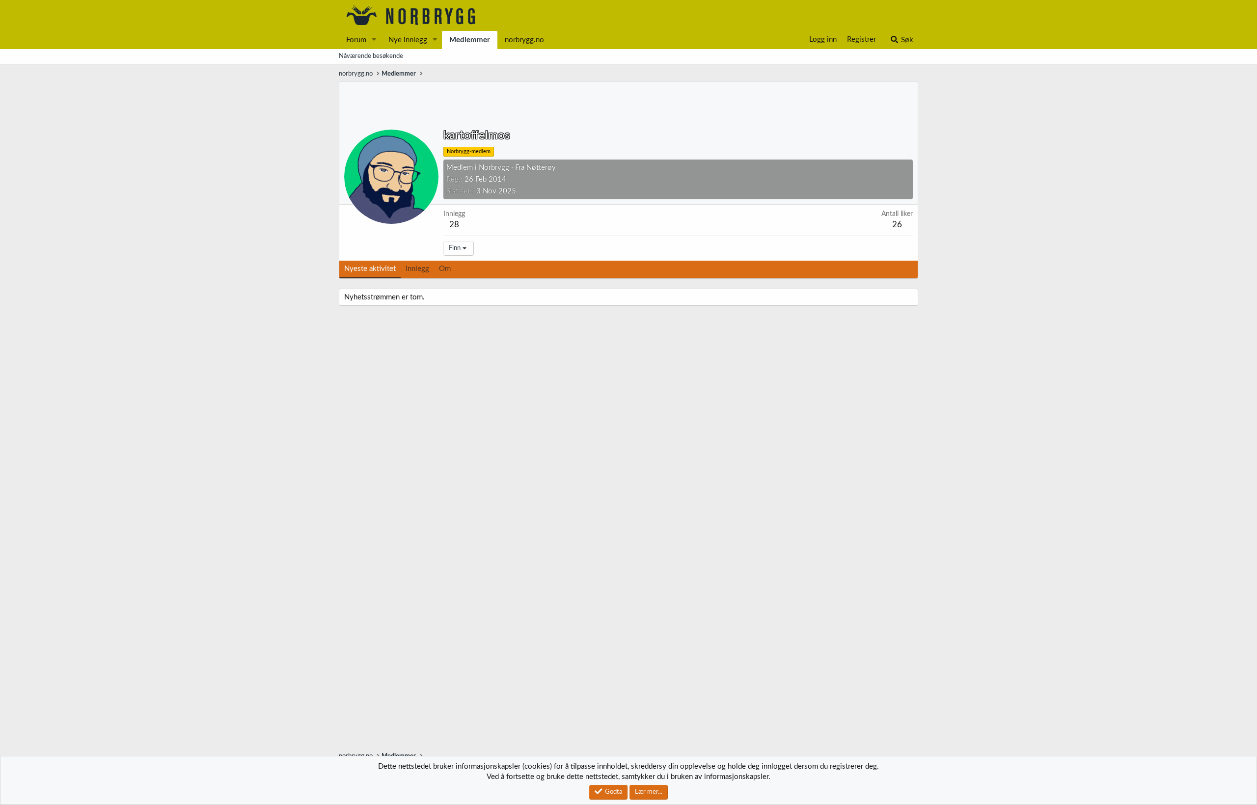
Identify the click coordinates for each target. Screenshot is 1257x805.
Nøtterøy (541, 167)
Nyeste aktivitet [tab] (370, 268)
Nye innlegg (407, 40)
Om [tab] (445, 268)
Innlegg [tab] (417, 268)
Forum (356, 40)
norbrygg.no (524, 40)
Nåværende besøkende (371, 56)
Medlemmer (469, 40)
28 (454, 224)
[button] (374, 40)
